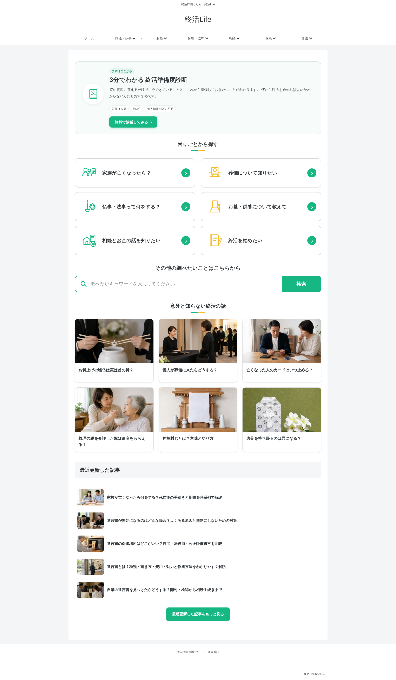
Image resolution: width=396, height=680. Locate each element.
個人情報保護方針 (189, 652)
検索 (301, 284)
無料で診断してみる (133, 122)
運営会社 (213, 652)
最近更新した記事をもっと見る (198, 614)
